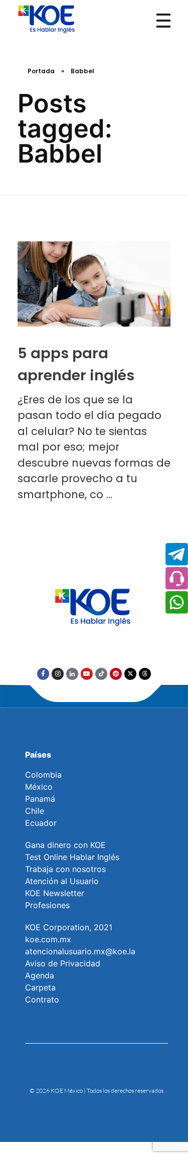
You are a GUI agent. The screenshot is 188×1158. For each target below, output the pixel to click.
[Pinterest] (116, 674)
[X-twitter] (130, 674)
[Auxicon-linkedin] (72, 674)
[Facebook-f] (43, 674)
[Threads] (145, 674)
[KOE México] (48, 19)
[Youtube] (87, 674)
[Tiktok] (101, 674)
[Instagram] (58, 674)
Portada (41, 71)
